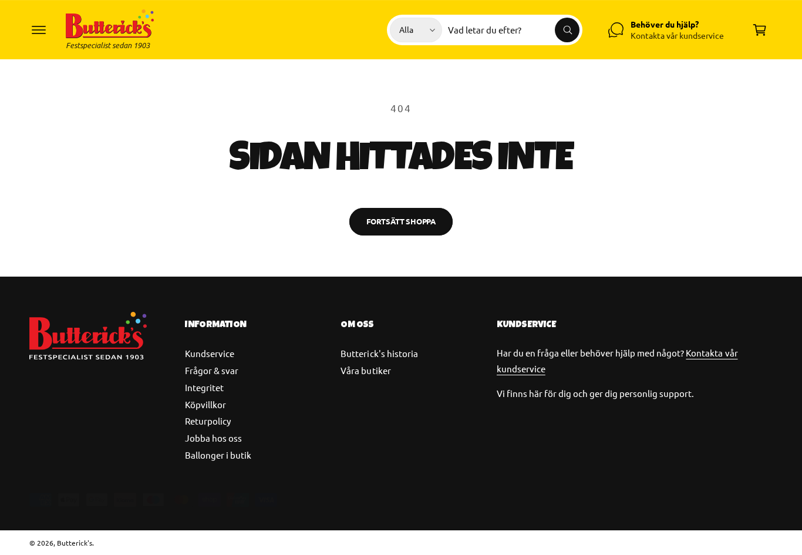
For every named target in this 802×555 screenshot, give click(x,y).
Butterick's (74, 542)
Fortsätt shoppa (401, 221)
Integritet (204, 387)
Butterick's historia (379, 353)
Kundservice (209, 353)
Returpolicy (208, 420)
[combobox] (513, 30)
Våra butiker (365, 370)
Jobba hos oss (213, 437)
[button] (38, 30)
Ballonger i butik (218, 454)
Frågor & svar (211, 370)
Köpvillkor (205, 404)
